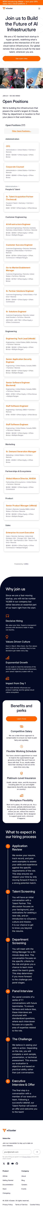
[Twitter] (4, 1163)
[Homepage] (9, 1130)
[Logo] (8, 8)
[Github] (17, 1163)
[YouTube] (12, 1163)
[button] (39, 8)
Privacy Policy (26, 1157)
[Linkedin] (8, 1163)
